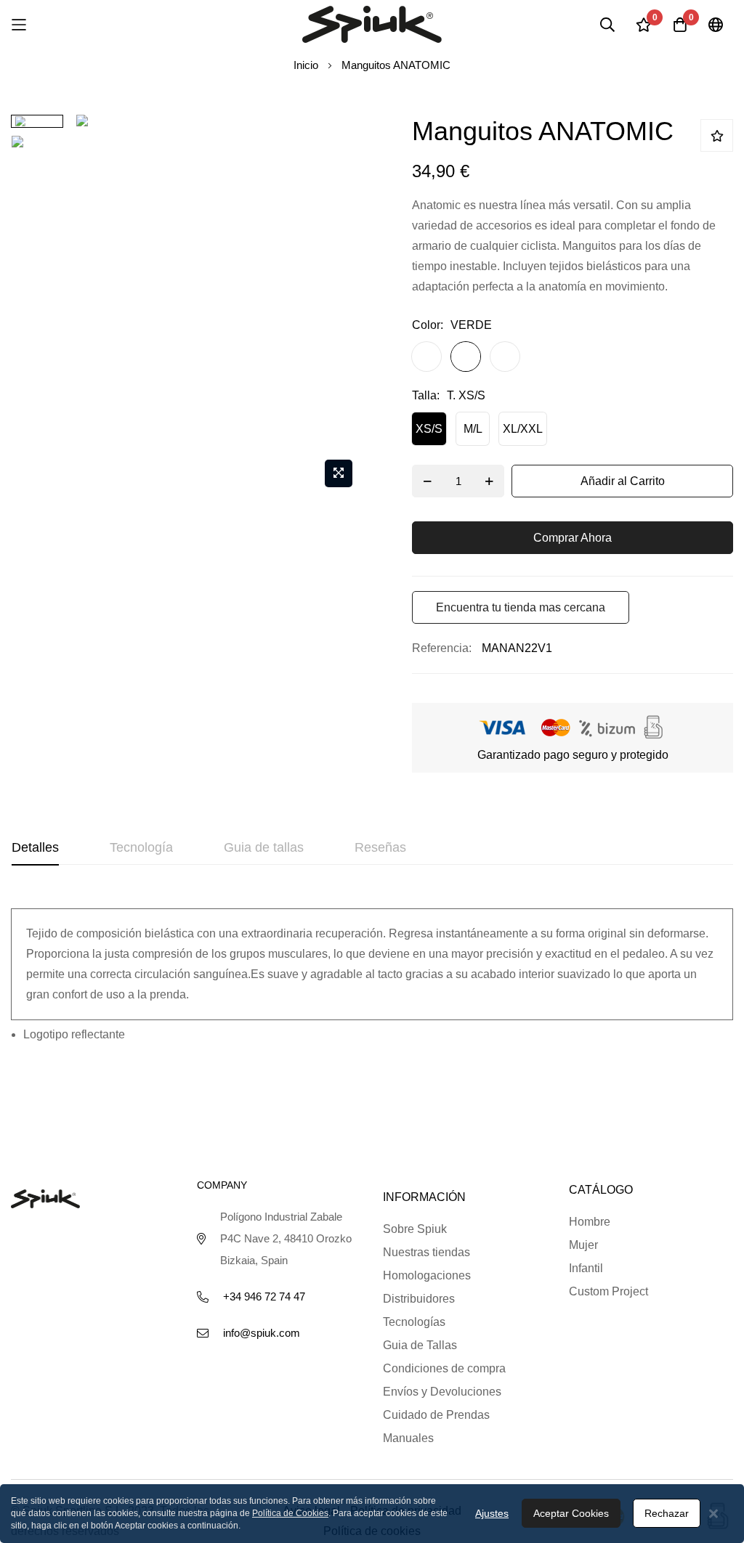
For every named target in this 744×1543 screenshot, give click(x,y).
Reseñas (380, 847)
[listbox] (560, 360)
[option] (426, 356)
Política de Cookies (290, 1513)
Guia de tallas (264, 847)
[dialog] (372, 1513)
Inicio (306, 65)
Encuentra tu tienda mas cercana (520, 607)
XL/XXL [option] (523, 429)
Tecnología (141, 847)
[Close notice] (713, 1514)
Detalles (35, 847)
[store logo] (372, 24)
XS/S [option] (429, 429)
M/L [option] (473, 429)
